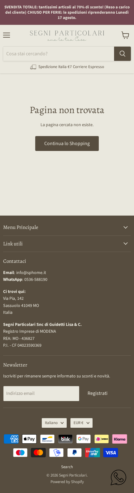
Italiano (51, 423)
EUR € (79, 423)
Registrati (98, 393)
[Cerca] (122, 54)
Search (67, 467)
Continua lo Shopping (67, 143)
